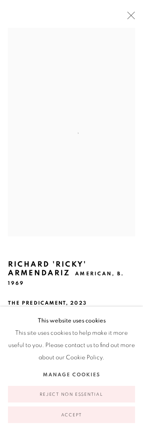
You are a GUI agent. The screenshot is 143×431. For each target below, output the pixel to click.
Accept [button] (71, 415)
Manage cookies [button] (71, 375)
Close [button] (129, 18)
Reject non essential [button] (71, 394)
